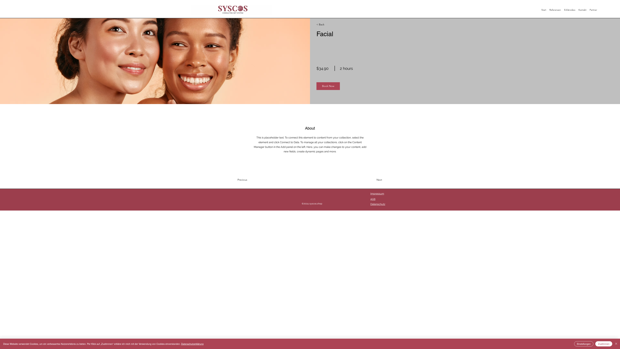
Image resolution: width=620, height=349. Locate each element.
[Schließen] (616, 343)
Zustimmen (604, 343)
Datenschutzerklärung (192, 343)
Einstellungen (584, 343)
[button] (328, 86)
